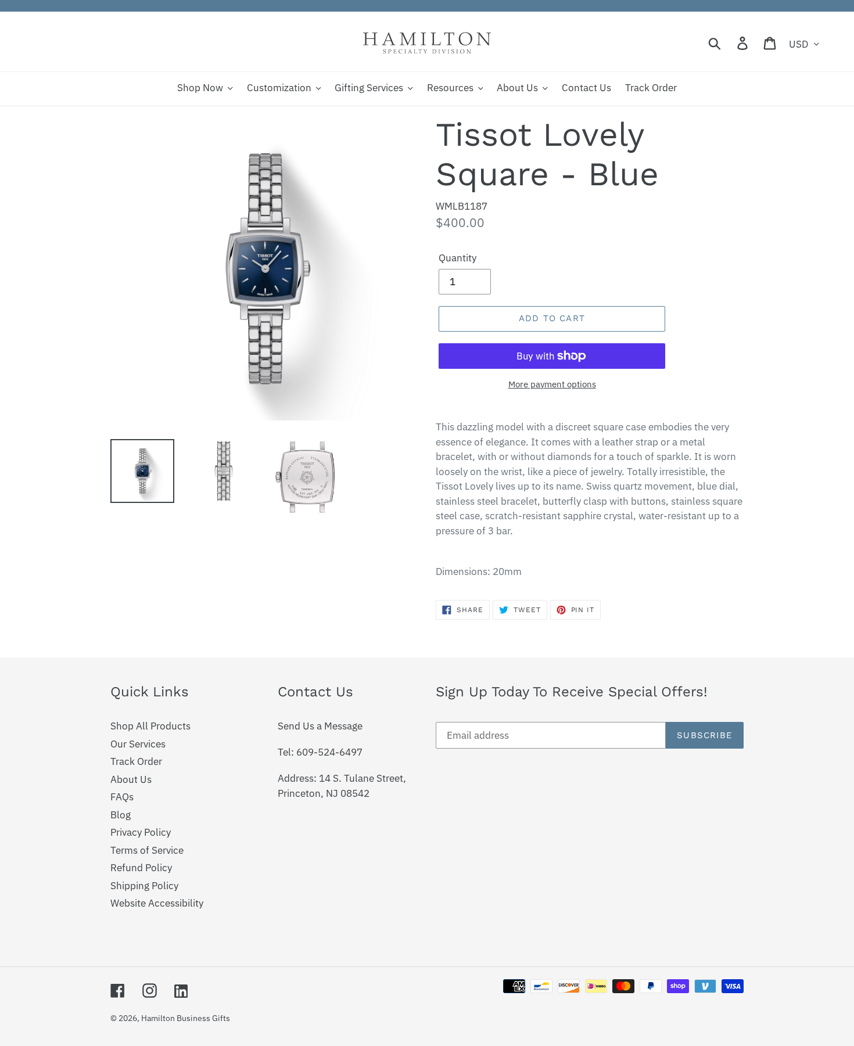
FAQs (122, 796)
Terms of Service (147, 850)
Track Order (136, 761)
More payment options (552, 384)
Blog (120, 814)
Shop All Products (150, 726)
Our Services (138, 744)
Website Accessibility (156, 903)
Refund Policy (141, 867)
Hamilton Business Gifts (185, 1018)
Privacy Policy (140, 832)
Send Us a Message (320, 726)
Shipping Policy (144, 885)
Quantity (457, 257)
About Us (131, 779)
